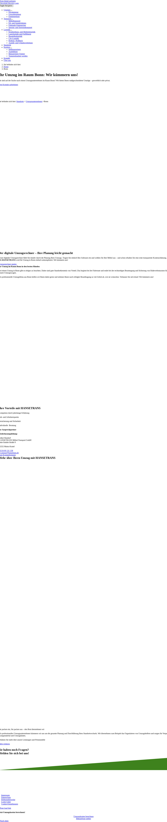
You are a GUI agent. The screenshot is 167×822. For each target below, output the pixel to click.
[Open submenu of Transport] (12, 19)
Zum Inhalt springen (8, 1)
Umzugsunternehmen (34, 101)
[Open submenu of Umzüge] (11, 10)
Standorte (20, 101)
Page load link (5, 808)
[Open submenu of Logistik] (11, 30)
